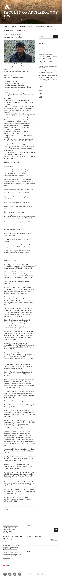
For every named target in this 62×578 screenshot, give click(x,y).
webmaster (6, 558)
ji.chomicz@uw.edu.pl (10, 549)
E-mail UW (42, 93)
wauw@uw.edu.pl (13, 556)
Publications (8, 30)
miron (19, 34)
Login (40, 90)
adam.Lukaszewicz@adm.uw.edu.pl (16, 71)
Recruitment (40, 26)
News (5, 26)
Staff (8, 509)
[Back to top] (34, 514)
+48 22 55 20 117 (14, 547)
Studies (49, 26)
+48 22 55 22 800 (13, 552)
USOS (40, 97)
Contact (18, 30)
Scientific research (26, 26)
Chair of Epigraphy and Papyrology (16, 66)
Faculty (13, 26)
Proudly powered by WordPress (36, 574)
